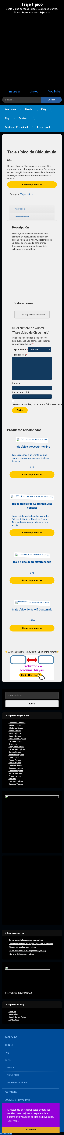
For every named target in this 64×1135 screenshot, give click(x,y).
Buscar (32, 704)
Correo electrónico (22, 392)
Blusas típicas (14, 731)
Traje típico (13, 1020)
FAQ (43, 109)
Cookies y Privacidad (16, 127)
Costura (12, 1012)
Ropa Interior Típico (17, 1017)
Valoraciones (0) (21, 216)
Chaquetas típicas (16, 747)
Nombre (16, 383)
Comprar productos (32, 184)
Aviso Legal (43, 127)
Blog (7, 118)
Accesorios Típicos (16, 723)
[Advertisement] (32, 51)
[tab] (32, 209)
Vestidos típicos (15, 781)
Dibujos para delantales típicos (22, 947)
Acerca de (10, 109)
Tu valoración (19, 355)
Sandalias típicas (15, 771)
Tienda (28, 109)
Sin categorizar (15, 773)
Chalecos (12, 744)
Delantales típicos (16, 755)
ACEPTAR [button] (31, 1129)
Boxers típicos (14, 736)
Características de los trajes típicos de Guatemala (31, 944)
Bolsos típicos (14, 733)
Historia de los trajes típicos (21, 954)
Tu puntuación (20, 349)
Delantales (13, 1014)
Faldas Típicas (14, 760)
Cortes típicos (14, 752)
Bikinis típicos (14, 725)
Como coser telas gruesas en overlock (26, 940)
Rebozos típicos (15, 768)
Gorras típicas (14, 763)
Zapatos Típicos (15, 784)
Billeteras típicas (15, 728)
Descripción (19, 209)
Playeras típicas (15, 765)
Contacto (23, 118)
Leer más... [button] (13, 1121)
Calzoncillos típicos (17, 739)
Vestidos (12, 779)
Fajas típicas (13, 757)
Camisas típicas (15, 741)
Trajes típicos (26, 194)
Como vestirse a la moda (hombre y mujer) (27, 951)
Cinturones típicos (16, 749)
